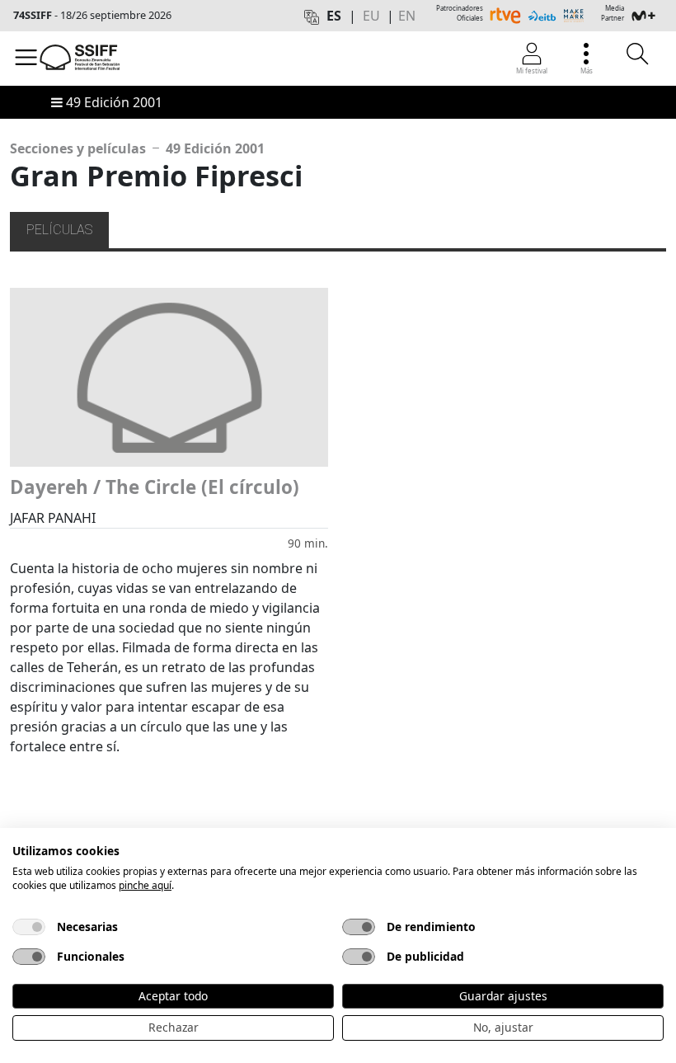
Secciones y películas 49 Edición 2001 (137, 148)
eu (371, 16)
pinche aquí (145, 885)
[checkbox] (28, 927)
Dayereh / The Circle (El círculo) (154, 487)
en (406, 16)
